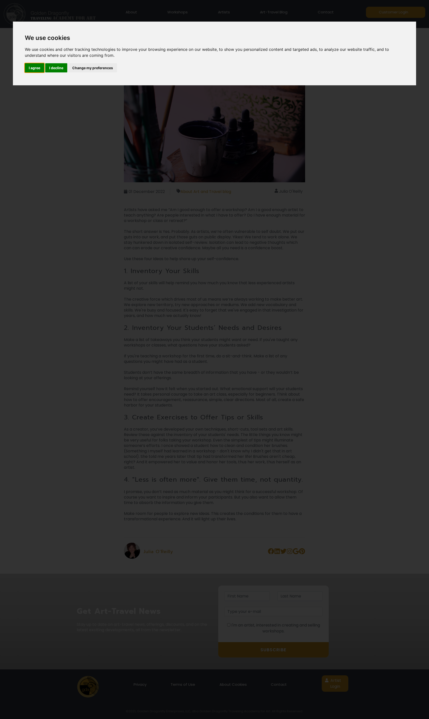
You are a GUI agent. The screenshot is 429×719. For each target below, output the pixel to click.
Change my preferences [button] (92, 68)
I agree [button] (34, 68)
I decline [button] (56, 68)
